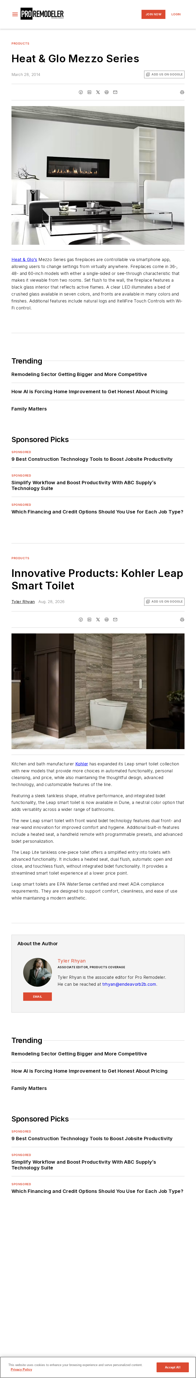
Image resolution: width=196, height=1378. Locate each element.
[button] (15, 14)
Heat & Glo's (24, 259)
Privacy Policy (21, 1369)
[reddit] (106, 92)
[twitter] (98, 92)
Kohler (81, 763)
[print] (182, 92)
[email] (115, 92)
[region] (98, 1367)
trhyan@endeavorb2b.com (129, 984)
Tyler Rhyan (23, 601)
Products (20, 43)
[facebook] (80, 92)
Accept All (172, 1367)
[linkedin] (89, 92)
